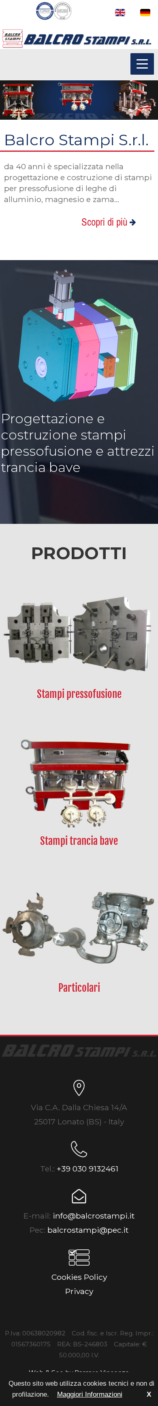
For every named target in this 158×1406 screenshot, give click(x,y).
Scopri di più (105, 222)
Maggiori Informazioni (89, 1394)
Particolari (79, 988)
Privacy (79, 1291)
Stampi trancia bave (79, 841)
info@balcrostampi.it (94, 1216)
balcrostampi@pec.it (87, 1230)
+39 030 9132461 (87, 1168)
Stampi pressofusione (79, 694)
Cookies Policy (79, 1277)
